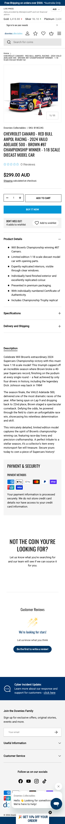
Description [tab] (11, 348)
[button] (51, 33)
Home (6, 53)
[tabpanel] (32, 404)
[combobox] (32, 42)
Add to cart (43, 198)
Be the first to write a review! (32, 649)
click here (49, 692)
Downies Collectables (15, 127)
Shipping (8, 180)
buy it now (32, 209)
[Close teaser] (50, 812)
